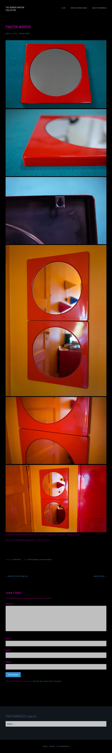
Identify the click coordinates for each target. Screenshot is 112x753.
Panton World (24, 34)
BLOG (64, 8)
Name (8, 639)
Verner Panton (17, 559)
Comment (9, 604)
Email (8, 650)
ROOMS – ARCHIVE (49, 746)
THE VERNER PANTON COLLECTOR (15, 9)
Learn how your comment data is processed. (47, 681)
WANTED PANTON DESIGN (79, 8)
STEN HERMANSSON (62, 746)
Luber (41, 559)
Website (8, 662)
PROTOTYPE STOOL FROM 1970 (17, 576)
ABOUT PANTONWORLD (99, 8)
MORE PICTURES (100, 576)
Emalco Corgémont (33, 559)
